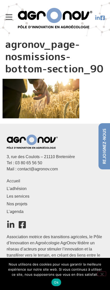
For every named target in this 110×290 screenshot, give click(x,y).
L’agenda (15, 211)
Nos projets (17, 204)
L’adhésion (17, 188)
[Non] (101, 273)
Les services (18, 196)
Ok (56, 282)
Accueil (13, 181)
